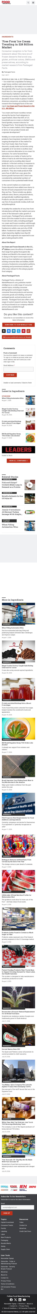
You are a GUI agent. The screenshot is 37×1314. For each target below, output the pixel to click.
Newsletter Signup (10, 1304)
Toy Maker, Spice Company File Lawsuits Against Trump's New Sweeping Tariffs (17, 1086)
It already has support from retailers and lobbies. (15, 748)
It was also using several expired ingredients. (17, 670)
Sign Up (7, 1213)
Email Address (9, 365)
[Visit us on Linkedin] (19, 1299)
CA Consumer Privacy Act (27, 1308)
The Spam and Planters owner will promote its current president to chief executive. (17, 1053)
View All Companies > (18, 461)
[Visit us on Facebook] (11, 1299)
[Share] (9, 331)
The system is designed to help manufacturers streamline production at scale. (18, 978)
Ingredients (7, 37)
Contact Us (13, 1306)
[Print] (4, 331)
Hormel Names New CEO (11, 1049)
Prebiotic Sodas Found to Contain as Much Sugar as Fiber (17, 933)
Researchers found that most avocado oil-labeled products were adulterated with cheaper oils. (18, 1166)
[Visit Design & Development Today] (4, 1187)
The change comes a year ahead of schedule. (17, 864)
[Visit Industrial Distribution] (4, 1190)
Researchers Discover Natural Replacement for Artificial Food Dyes (18, 1013)
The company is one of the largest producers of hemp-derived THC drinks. (18, 1128)
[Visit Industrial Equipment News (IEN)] (23, 1187)
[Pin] (23, 331)
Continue (10, 375)
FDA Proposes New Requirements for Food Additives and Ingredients (18, 819)
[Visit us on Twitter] (15, 1299)
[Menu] (33, 3)
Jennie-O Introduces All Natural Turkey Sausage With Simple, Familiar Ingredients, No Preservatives (11, 512)
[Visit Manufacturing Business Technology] (23, 1190)
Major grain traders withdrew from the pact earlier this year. (16, 786)
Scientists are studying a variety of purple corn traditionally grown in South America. (18, 1017)
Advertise (21, 1304)
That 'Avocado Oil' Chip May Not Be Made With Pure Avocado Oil (17, 1161)
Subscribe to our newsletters (18, 325)
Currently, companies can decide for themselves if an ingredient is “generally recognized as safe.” (18, 825)
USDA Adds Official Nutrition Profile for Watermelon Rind (16, 896)
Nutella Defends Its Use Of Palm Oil (12, 497)
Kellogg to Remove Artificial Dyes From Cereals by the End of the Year (16, 861)
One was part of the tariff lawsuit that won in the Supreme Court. (18, 1090)
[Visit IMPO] (32, 1187)
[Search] (28, 3)
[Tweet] (18, 331)
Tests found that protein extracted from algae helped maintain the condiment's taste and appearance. (17, 710)
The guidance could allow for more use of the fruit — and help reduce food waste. (17, 901)
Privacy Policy (24, 1306)
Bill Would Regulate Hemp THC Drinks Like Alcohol (11, 435)
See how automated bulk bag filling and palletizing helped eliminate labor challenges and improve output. (17, 633)
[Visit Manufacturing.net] (14, 1190)
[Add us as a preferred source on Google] (28, 331)
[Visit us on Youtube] (24, 1299)
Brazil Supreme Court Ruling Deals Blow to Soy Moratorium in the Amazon (17, 781)
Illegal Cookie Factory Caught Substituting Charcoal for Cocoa (13, 411)
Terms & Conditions (10, 1308)
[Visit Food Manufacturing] (14, 1187)
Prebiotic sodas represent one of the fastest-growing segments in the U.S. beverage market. (18, 938)
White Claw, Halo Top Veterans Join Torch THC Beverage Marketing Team (17, 1123)
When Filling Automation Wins (13, 398)
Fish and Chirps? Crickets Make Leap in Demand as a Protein (12, 484)
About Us (30, 1304)
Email (3, 1203)
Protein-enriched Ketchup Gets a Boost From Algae (11, 422)
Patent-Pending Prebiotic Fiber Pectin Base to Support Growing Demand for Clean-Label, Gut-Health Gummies (18, 972)
